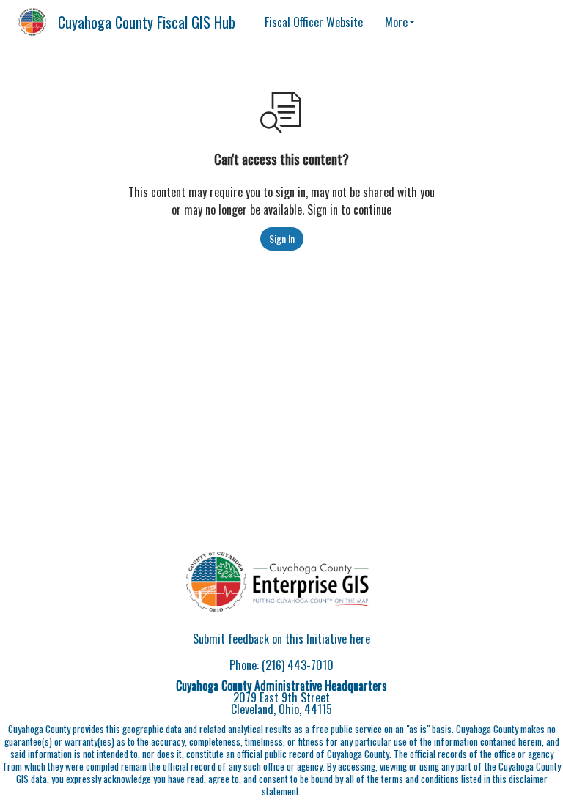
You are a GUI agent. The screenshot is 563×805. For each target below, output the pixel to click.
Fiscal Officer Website (314, 22)
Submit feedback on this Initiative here (281, 639)
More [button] (396, 22)
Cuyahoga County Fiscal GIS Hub (146, 22)
